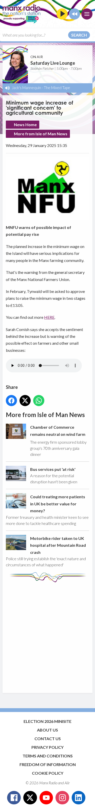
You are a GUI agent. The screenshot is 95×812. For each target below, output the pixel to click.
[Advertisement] (47, 635)
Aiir (67, 783)
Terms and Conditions (48, 755)
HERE (49, 317)
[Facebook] (14, 798)
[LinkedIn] (78, 798)
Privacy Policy (47, 747)
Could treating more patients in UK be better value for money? (57, 503)
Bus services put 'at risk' (52, 469)
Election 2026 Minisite (47, 721)
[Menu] (86, 14)
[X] (30, 798)
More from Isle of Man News (40, 133)
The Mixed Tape (57, 87)
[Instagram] (62, 798)
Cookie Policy (47, 773)
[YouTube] (46, 798)
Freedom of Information (48, 764)
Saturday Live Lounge (52, 63)
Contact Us (47, 738)
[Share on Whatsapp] (38, 400)
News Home (25, 124)
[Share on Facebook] (11, 400)
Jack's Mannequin (26, 87)
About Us (47, 729)
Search (79, 34)
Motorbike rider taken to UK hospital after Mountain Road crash (58, 545)
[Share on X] (25, 400)
